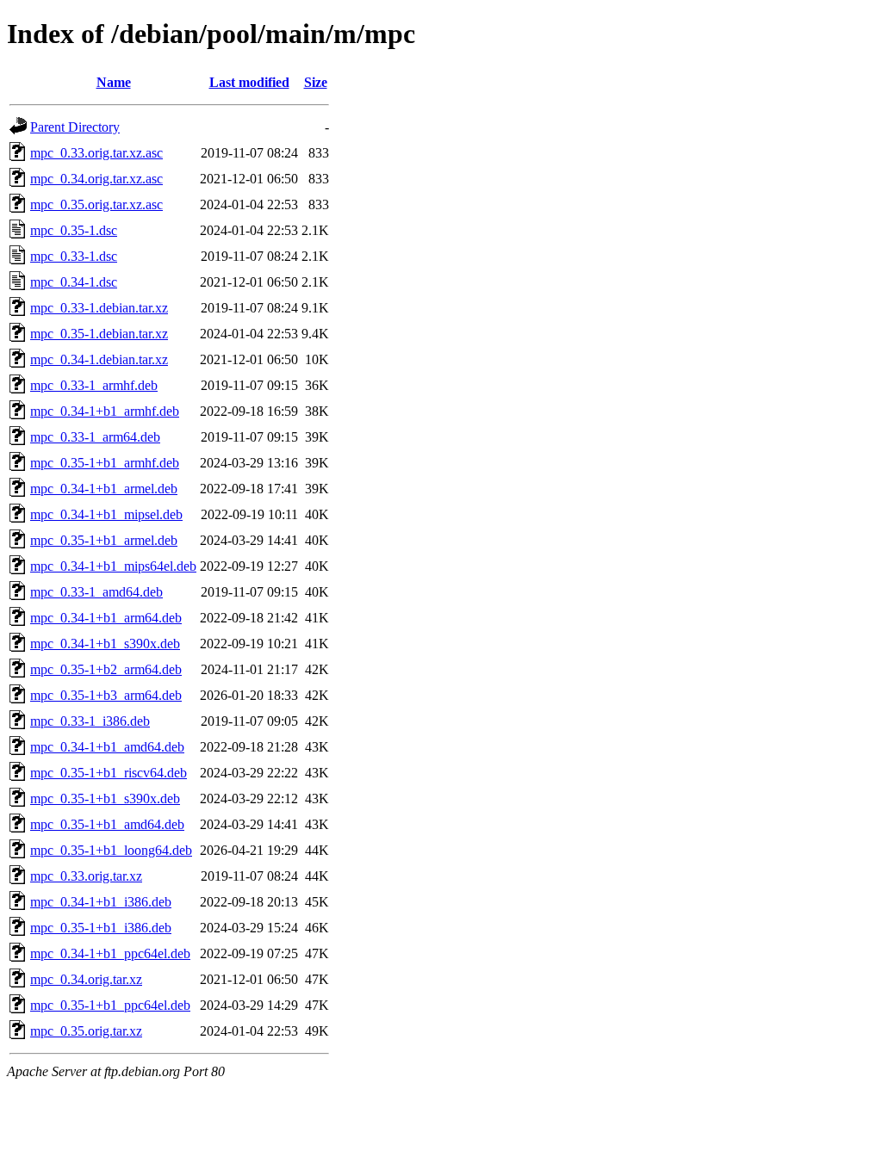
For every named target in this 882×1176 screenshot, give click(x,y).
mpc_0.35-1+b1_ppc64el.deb (110, 1005)
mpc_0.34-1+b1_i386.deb (100, 901)
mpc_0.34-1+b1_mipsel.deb (106, 514)
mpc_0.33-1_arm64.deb (95, 437)
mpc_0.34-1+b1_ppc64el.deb (110, 953)
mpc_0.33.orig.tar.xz (86, 876)
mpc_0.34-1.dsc (73, 282)
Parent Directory (75, 127)
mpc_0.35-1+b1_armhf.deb (104, 462)
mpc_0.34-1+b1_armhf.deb (104, 411)
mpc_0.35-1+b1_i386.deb (100, 927)
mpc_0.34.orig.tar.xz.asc (96, 178)
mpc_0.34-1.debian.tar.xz (99, 359)
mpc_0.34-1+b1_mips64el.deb (113, 566)
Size (315, 82)
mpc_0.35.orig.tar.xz (86, 1031)
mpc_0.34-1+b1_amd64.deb (107, 747)
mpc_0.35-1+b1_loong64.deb (111, 850)
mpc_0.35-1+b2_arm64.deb (106, 669)
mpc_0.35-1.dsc (73, 230)
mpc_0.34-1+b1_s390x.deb (105, 643)
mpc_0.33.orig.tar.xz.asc (96, 152)
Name (113, 82)
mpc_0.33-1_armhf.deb (94, 385)
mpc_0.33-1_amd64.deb (96, 592)
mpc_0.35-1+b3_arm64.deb (106, 695)
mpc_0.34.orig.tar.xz (86, 979)
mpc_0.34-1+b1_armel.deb (103, 488)
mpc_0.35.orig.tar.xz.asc (96, 204)
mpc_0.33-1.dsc (73, 256)
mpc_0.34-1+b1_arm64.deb (106, 617)
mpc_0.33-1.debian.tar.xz (99, 307)
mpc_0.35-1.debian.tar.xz (99, 333)
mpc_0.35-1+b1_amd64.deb (107, 824)
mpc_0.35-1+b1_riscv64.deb (108, 772)
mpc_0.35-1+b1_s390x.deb (105, 798)
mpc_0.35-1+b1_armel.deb (103, 540)
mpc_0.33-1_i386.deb (90, 721)
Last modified (249, 82)
